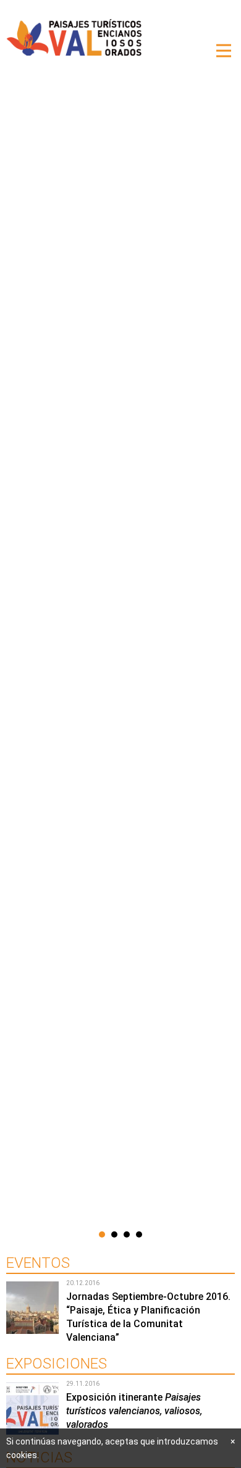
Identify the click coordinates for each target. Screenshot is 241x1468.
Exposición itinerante (134, 1410)
